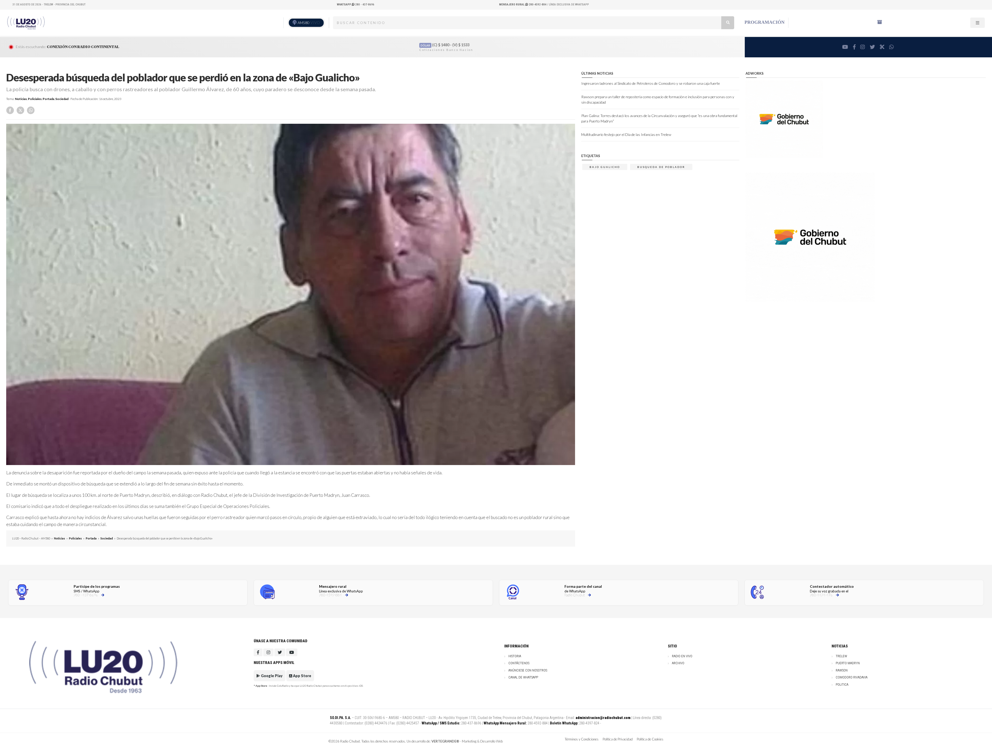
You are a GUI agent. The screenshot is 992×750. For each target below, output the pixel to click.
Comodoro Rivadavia (851, 677)
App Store (301, 676)
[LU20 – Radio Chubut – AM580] (26, 22)
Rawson (842, 670)
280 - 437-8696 (355, 4)
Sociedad (61, 99)
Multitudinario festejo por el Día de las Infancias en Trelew (626, 134)
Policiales (35, 99)
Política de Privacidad (618, 739)
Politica (842, 684)
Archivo (678, 663)
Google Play (271, 676)
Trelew (841, 656)
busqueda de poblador (661, 166)
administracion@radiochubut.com (603, 718)
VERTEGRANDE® (445, 741)
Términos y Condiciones (582, 739)
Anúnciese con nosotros (527, 670)
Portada (48, 99)
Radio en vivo (682, 656)
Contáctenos (518, 663)
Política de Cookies (650, 739)
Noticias (21, 99)
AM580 (309, 22)
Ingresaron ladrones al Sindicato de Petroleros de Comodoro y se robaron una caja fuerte (650, 83)
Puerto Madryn (848, 663)
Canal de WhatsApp (523, 677)
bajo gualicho (605, 166)
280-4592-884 (523, 4)
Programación (765, 22)
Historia (514, 656)
